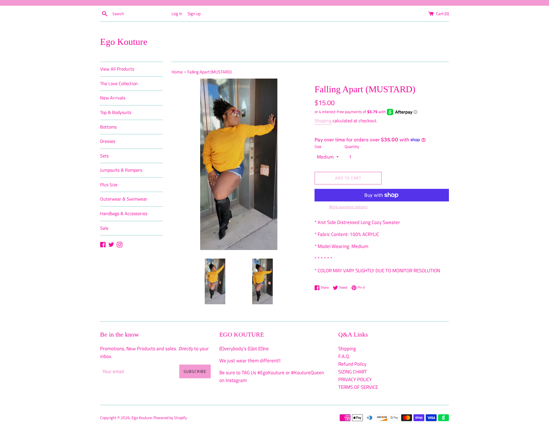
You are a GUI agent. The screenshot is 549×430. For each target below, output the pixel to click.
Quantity (352, 146)
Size (318, 146)
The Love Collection (119, 83)
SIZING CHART (352, 371)
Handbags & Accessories (123, 213)
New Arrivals (112, 97)
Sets (104, 155)
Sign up (194, 13)
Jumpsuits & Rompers (121, 170)
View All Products (117, 68)
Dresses (107, 141)
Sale (104, 228)
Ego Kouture (123, 42)
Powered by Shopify (170, 418)
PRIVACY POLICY (355, 379)
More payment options (348, 207)
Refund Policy (352, 364)
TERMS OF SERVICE (358, 387)
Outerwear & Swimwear (123, 198)
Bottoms (108, 126)
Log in (177, 13)
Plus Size (109, 184)
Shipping (323, 120)
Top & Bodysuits (115, 112)
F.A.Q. (344, 356)
